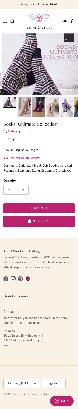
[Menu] (5, 21)
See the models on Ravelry (21, 158)
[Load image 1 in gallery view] (39, 64)
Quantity (9, 181)
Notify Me (41, 221)
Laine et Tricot (20, 394)
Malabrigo (14, 131)
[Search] (14, 21)
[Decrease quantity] (7, 189)
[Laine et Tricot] (39, 21)
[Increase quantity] (24, 189)
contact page (31, 323)
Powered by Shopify (40, 394)
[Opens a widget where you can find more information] (62, 401)
